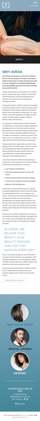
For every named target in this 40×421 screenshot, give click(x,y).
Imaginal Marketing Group (21, 417)
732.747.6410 (33, 6)
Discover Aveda (14, 280)
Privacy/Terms (25, 415)
